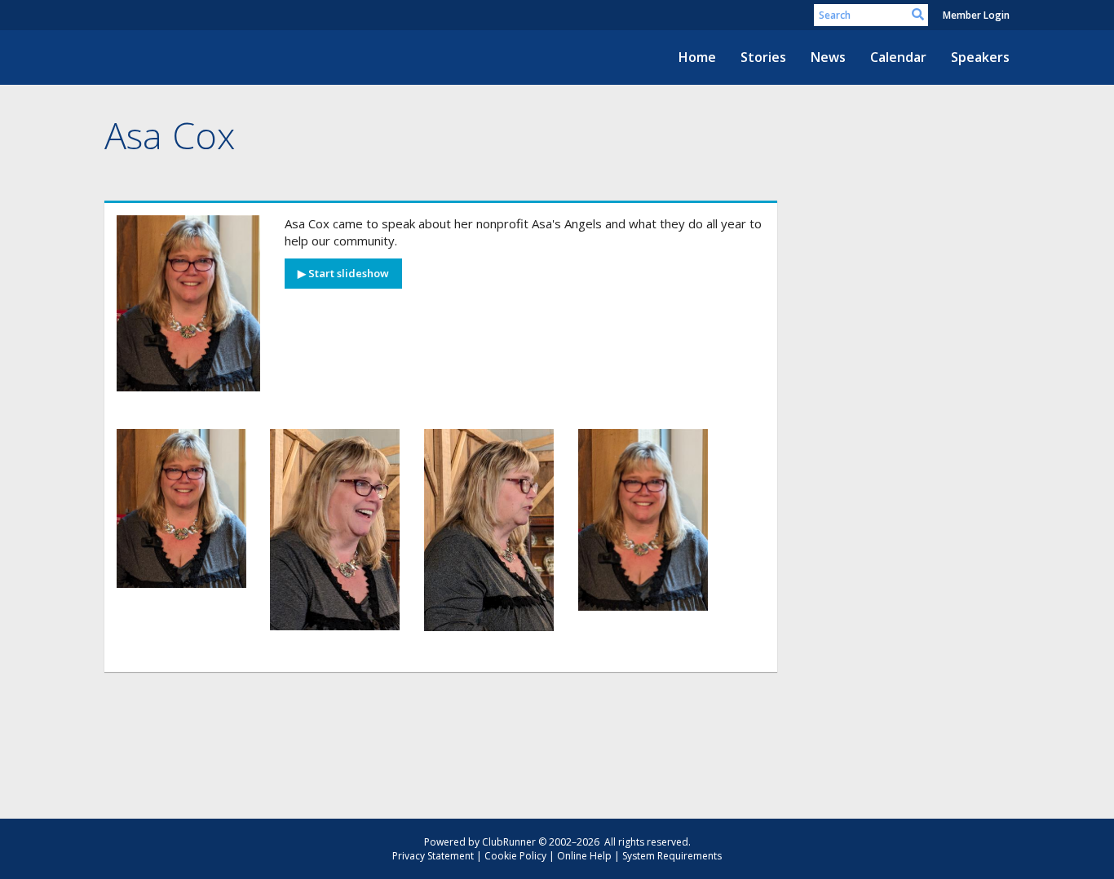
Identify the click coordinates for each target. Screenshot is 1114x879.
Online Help (584, 856)
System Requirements (672, 856)
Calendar (898, 57)
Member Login (976, 15)
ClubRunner (509, 842)
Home (697, 57)
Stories (763, 57)
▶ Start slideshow (343, 273)
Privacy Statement (433, 856)
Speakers (980, 57)
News (828, 57)
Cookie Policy (515, 856)
